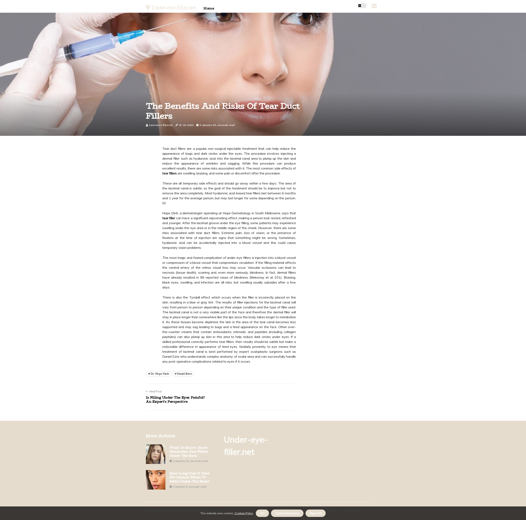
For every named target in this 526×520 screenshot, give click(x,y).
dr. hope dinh (160, 374)
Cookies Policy (243, 513)
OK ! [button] (262, 513)
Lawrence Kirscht (161, 125)
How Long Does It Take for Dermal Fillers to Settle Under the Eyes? (189, 477)
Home (208, 8)
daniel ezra (184, 374)
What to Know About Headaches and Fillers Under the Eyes (189, 452)
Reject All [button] (316, 513)
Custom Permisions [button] (287, 513)
